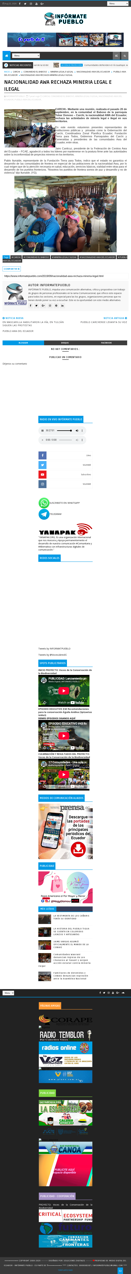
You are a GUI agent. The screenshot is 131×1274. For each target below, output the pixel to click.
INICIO (7, 71)
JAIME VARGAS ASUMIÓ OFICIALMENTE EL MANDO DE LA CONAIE (71, 944)
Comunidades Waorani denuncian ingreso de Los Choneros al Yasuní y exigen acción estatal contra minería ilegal (64, 960)
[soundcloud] (123, 993)
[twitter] (25, 3)
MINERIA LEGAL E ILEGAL (61, 71)
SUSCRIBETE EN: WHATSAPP (65, 502)
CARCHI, (46, 96)
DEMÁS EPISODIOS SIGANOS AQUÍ (56, 718)
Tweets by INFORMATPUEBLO (54, 648)
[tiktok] (47, 3)
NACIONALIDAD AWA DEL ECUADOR (93, 71)
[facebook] (19, 3)
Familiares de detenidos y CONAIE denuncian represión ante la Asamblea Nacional (71, 976)
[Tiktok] (127, 991)
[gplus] (42, 3)
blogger (23, 342)
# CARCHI (16, 257)
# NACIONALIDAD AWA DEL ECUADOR (97, 257)
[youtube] (36, 3)
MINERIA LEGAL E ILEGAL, (86, 96)
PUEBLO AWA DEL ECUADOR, (28, 99)
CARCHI (16, 71)
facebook (106, 342)
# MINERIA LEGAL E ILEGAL (64, 257)
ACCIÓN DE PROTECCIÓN (49, 65)
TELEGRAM (55, 513)
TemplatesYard (65, 1270)
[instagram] (30, 3)
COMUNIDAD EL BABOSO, (63, 96)
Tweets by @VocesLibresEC (52, 654)
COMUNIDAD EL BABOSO (35, 71)
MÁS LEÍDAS (47, 909)
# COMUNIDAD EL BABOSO (36, 257)
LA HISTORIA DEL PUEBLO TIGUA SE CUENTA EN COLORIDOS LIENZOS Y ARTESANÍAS (71, 931)
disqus (65, 342)
